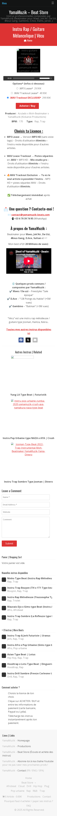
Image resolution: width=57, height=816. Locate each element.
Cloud (21, 786)
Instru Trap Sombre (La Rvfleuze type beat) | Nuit (29, 616)
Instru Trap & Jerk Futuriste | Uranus (28, 635)
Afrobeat (11, 786)
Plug (46, 786)
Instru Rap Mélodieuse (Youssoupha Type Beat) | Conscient (29, 597)
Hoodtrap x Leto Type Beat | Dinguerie (29, 664)
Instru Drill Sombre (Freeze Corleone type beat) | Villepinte (29, 673)
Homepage (24, 740)
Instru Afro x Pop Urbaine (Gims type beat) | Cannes (29, 645)
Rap (28, 790)
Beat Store (27, 782)
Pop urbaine (17, 790)
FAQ (28, 805)
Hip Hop (37, 786)
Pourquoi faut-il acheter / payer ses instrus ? (28, 801)
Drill (29, 786)
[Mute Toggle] (38, 78)
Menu (4, 3)
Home (29, 40)
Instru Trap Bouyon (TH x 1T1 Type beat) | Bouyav (29, 587)
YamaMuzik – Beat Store (28, 12)
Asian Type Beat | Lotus (21, 654)
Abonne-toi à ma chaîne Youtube (35, 761)
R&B (35, 790)
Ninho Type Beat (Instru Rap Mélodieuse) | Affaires (29, 578)
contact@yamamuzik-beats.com (30, 214)
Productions (24, 746)
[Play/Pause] (5, 78)
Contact (22, 770)
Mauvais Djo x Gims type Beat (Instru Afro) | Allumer (29, 606)
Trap (42, 790)
